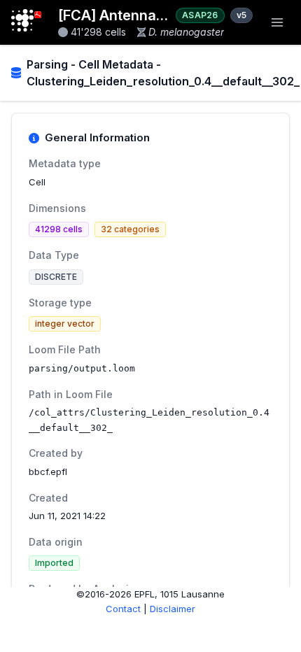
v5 (242, 15)
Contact (123, 608)
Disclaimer (172, 608)
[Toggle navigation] (277, 22)
